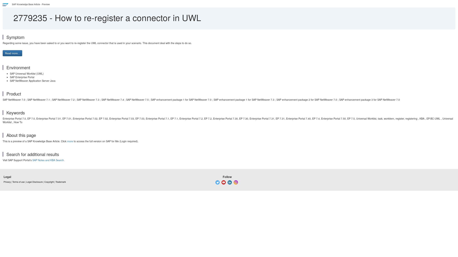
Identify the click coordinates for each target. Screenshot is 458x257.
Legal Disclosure (34, 181)
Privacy (7, 181)
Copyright (49, 181)
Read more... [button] (12, 53)
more (70, 141)
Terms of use (18, 181)
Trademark (60, 181)
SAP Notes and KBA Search (48, 160)
